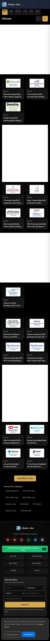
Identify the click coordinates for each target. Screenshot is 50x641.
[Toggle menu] (45, 4)
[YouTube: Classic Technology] (14, 540)
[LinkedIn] (42, 540)
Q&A (31, 11)
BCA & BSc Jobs (29, 491)
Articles (18, 11)
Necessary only (12, 634)
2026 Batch (24, 504)
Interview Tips (11, 511)
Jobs (11, 11)
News (38, 11)
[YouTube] (8, 540)
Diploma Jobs (11, 504)
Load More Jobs (25, 478)
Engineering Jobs (12, 491)
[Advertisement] (25, 49)
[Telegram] (35, 540)
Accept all (28, 634)
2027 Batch (37, 504)
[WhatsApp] (28, 540)
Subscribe (25, 605)
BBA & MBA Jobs (29, 497)
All (4, 11)
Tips (25, 11)
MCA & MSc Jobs (12, 497)
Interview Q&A (26, 511)
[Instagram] (21, 540)
